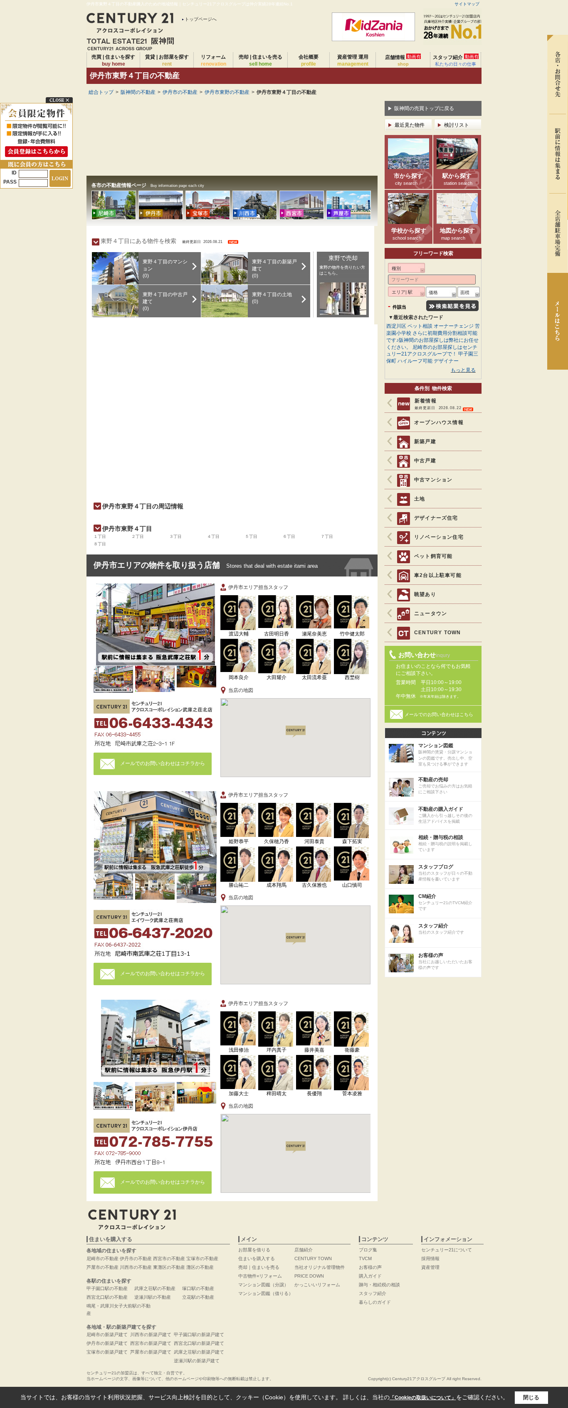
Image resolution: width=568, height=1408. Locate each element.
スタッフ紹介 (456, 60)
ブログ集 (368, 1249)
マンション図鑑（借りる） (265, 1293)
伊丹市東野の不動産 (227, 92)
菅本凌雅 (352, 1093)
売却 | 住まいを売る (260, 60)
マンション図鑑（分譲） (263, 1284)
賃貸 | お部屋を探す (167, 60)
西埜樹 (352, 677)
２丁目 (137, 536)
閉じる (531, 1397)
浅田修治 (239, 1050)
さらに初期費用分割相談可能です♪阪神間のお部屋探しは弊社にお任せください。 (432, 340)
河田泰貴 (314, 841)
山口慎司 (352, 885)
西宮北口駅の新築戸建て (199, 1343)
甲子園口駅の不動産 (107, 1288)
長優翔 (314, 1093)
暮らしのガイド (375, 1302)
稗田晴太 (276, 1093)
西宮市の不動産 (169, 1258)
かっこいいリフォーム (317, 1284)
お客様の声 (370, 1267)
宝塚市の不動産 (202, 1258)
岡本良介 (239, 677)
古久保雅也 (314, 885)
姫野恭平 (239, 841)
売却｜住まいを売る (258, 1267)
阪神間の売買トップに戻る (424, 108)
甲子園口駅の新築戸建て (199, 1334)
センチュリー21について (446, 1249)
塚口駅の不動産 (198, 1288)
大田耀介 (276, 677)
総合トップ (101, 92)
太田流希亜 (314, 677)
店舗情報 (403, 60)
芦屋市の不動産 (102, 1267)
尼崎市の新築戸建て (107, 1334)
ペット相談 (419, 326)
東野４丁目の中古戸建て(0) (165, 302)
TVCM (365, 1258)
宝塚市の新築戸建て (107, 1351)
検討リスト (456, 125)
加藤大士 (239, 1093)
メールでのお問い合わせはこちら (439, 714)
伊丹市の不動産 (180, 92)
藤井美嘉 (314, 1050)
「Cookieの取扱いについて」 (423, 1398)
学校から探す (408, 233)
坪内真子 (276, 1050)
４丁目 (213, 536)
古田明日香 (276, 634)
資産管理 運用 (352, 60)
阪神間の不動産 (138, 92)
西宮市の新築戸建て (150, 1343)
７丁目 (327, 536)
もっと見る (463, 370)
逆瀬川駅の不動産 (152, 1297)
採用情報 (430, 1258)
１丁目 (100, 536)
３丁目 (175, 536)
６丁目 (289, 536)
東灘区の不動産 (169, 1267)
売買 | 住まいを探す (113, 60)
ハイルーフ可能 (415, 361)
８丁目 (100, 544)
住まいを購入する (256, 1258)
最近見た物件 (410, 125)
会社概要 (309, 60)
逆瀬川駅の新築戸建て (197, 1360)
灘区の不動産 (200, 1267)
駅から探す (457, 179)
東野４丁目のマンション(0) (165, 269)
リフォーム (213, 60)
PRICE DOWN (309, 1275)
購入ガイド (370, 1275)
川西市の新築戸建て (150, 1334)
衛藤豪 (352, 1050)
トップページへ (201, 19)
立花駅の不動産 (198, 1297)
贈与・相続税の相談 (379, 1284)
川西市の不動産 (136, 1267)
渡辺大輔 (239, 634)
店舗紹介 (303, 1249)
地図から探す (457, 233)
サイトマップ (466, 4)
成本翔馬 (276, 885)
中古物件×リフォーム (260, 1275)
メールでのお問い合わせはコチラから (162, 763)
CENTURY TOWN (313, 1258)
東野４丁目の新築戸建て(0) (274, 269)
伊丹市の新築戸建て (107, 1343)
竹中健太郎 (352, 634)
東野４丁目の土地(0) (272, 298)
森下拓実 (352, 841)
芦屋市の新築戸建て (150, 1351)
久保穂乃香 (276, 841)
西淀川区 (396, 326)
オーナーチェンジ (454, 326)
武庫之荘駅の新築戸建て (199, 1351)
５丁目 (251, 536)
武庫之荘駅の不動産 (154, 1288)
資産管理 (430, 1267)
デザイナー (446, 361)
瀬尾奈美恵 (314, 634)
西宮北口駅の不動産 (107, 1297)
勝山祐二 (239, 885)
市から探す (408, 179)
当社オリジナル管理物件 (319, 1267)
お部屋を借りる (254, 1249)
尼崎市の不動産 (102, 1258)
